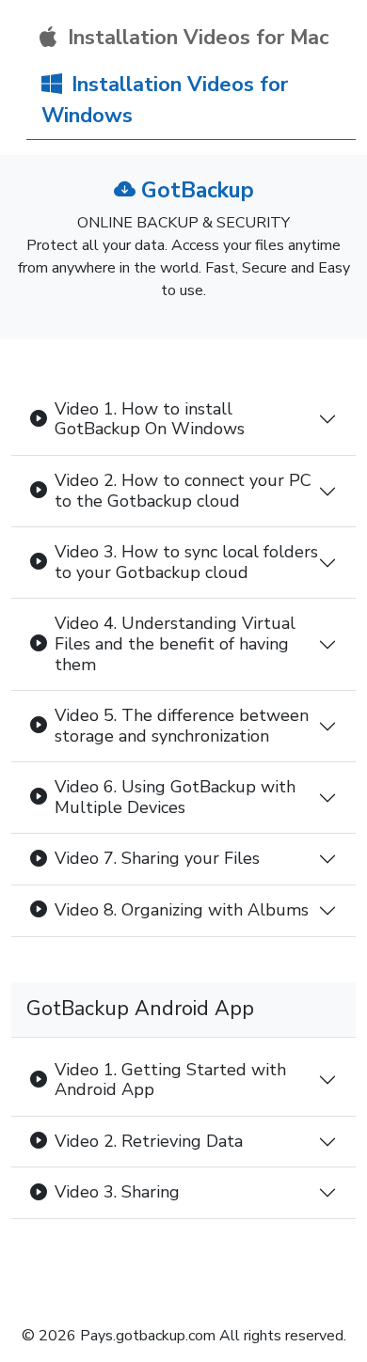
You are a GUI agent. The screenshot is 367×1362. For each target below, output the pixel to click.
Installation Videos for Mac (195, 37)
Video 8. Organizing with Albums (182, 910)
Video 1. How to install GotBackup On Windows (150, 419)
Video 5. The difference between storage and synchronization (182, 725)
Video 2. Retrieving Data (149, 1141)
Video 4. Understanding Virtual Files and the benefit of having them (175, 643)
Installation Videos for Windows (164, 100)
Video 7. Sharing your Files (157, 858)
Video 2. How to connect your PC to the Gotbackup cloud (183, 490)
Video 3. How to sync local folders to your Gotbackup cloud (186, 562)
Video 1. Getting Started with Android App (170, 1080)
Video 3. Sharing (117, 1192)
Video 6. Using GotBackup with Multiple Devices (175, 797)
